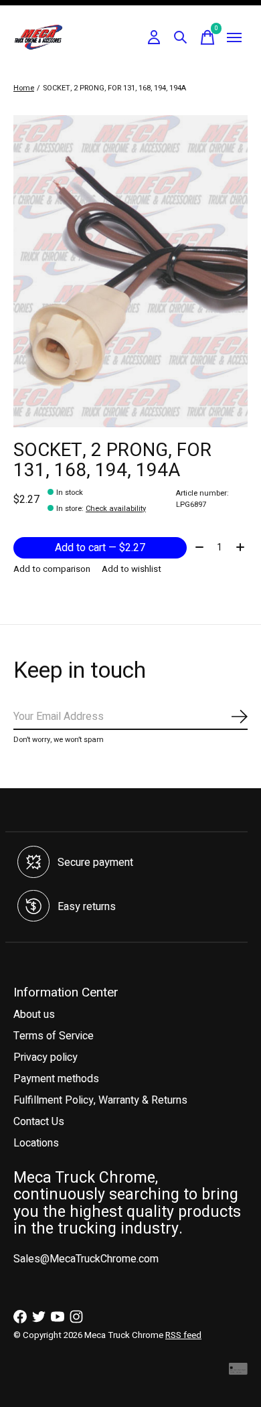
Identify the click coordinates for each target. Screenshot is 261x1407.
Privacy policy (45, 1057)
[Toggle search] (180, 37)
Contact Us (38, 1122)
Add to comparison (51, 569)
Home (23, 88)
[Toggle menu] (234, 37)
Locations (36, 1143)
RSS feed (183, 1335)
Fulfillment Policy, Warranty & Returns (100, 1100)
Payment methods (56, 1079)
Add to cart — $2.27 (100, 548)
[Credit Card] (238, 1372)
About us (34, 1015)
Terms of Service (53, 1036)
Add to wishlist (131, 569)
